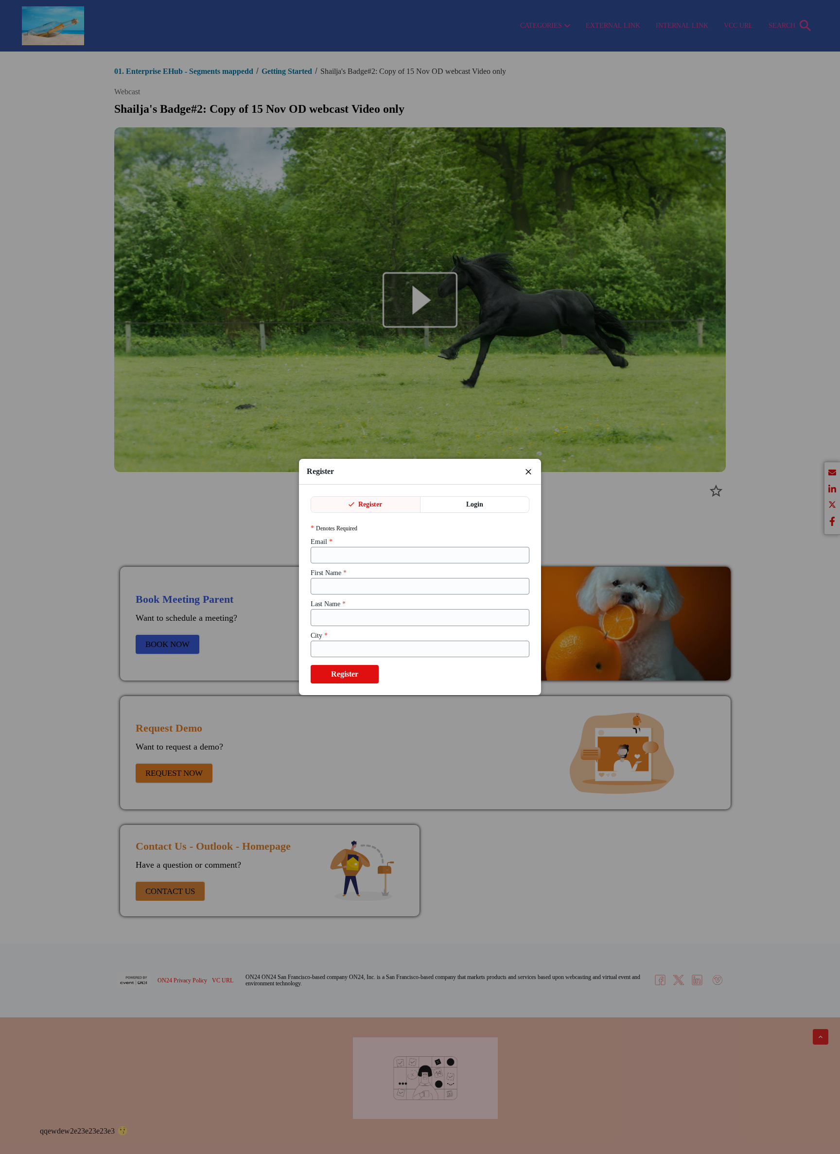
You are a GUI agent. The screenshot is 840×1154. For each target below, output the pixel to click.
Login (474, 504)
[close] (528, 471)
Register (369, 504)
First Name (329, 573)
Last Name (328, 604)
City (319, 635)
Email (321, 541)
